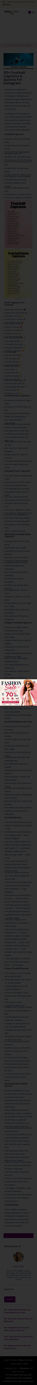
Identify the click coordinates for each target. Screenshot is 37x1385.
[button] (34, 682)
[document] (18, 692)
